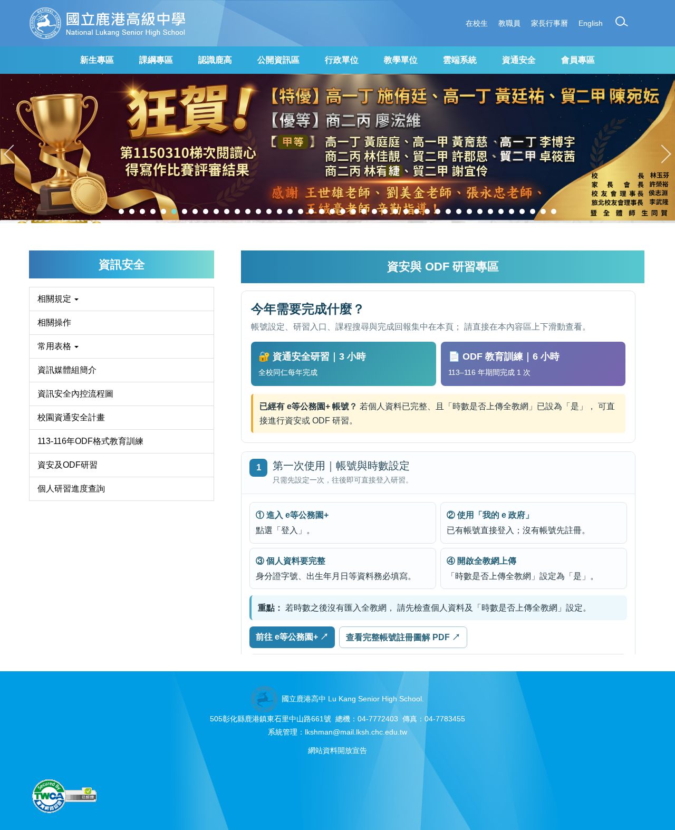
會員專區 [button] (578, 59)
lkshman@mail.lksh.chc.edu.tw (356, 732)
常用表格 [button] (55, 346)
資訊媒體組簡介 (67, 369)
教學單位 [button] (401, 59)
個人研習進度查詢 (71, 488)
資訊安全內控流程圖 (75, 393)
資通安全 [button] (519, 59)
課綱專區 (156, 59)
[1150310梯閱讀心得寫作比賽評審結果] (337, 148)
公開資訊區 (278, 59)
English (590, 23)
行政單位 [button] (342, 59)
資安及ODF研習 (67, 464)
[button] (621, 21)
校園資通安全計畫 (71, 417)
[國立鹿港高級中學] (108, 23)
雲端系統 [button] (460, 59)
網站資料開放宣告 (337, 750)
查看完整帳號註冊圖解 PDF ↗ (403, 637)
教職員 (509, 23)
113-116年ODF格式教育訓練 (90, 441)
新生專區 (97, 59)
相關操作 (54, 322)
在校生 (477, 23)
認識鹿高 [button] (215, 59)
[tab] (121, 211)
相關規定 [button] (55, 298)
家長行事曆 (549, 23)
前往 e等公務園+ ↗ (292, 636)
